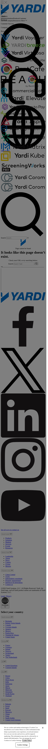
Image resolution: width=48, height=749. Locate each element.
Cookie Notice (27, 740)
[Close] (42, 727)
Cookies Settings (22, 745)
